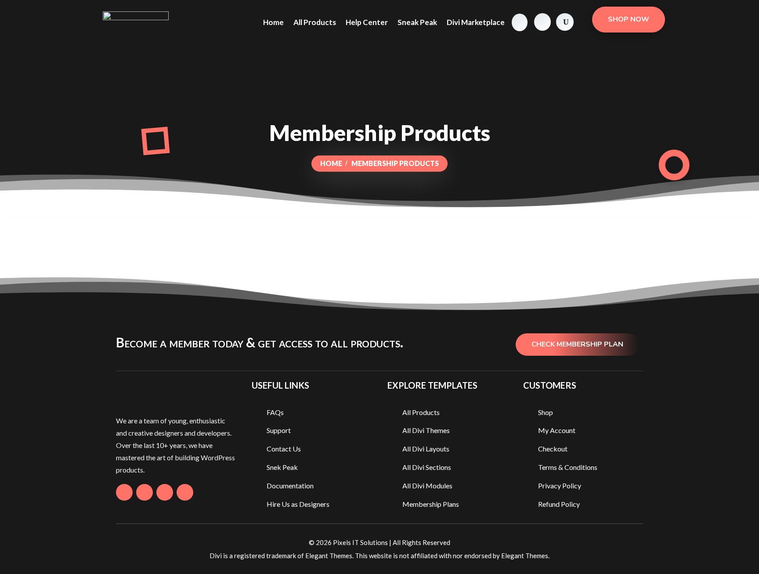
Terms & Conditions (567, 467)
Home (273, 22)
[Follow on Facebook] (124, 492)
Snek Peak (282, 467)
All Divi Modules (427, 485)
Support (279, 430)
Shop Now (628, 19)
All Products (314, 22)
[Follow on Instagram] (164, 492)
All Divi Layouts (425, 448)
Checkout (552, 448)
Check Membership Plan (577, 344)
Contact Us (284, 448)
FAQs (275, 412)
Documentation (290, 485)
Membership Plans (430, 504)
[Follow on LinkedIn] (185, 492)
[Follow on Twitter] (144, 492)
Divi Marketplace (476, 22)
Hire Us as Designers (298, 504)
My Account (556, 430)
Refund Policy (559, 504)
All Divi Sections (426, 467)
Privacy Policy (559, 485)
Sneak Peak (417, 22)
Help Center (367, 22)
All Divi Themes (426, 430)
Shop (545, 412)
